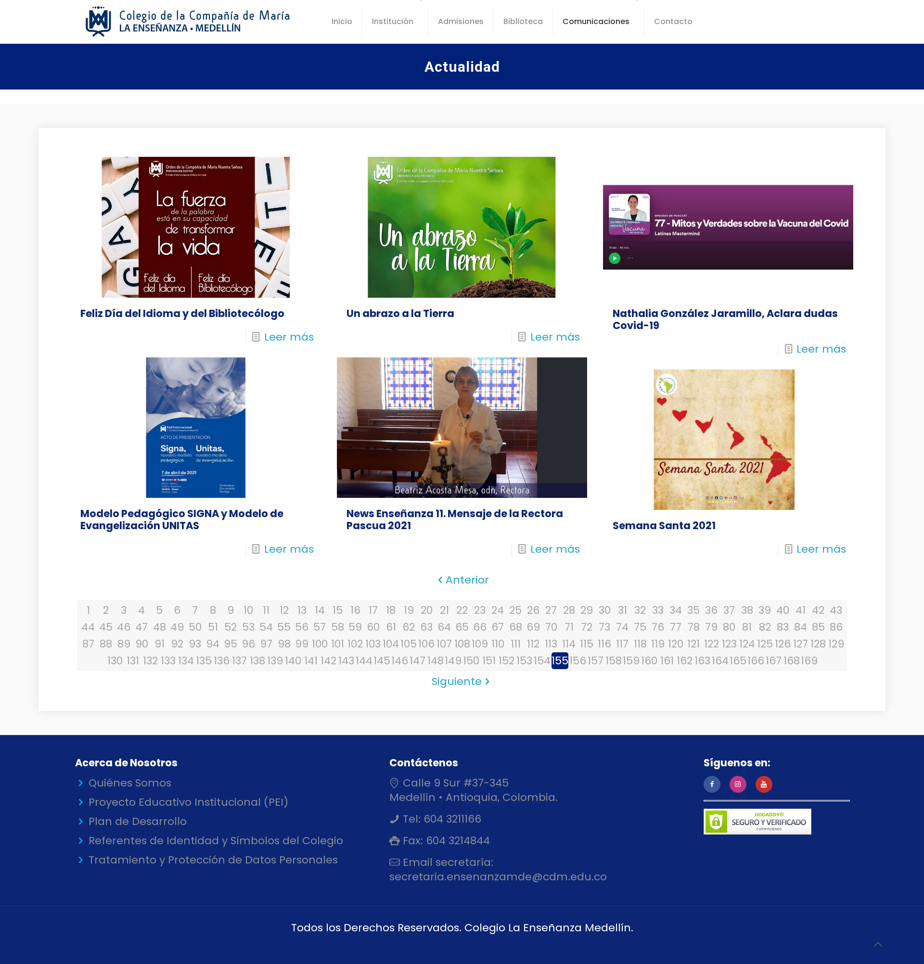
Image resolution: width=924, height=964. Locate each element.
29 (586, 610)
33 (658, 610)
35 (693, 610)
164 (720, 660)
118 (640, 643)
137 (239, 660)
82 (765, 627)
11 (266, 610)
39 (764, 610)
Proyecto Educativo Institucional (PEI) (188, 802)
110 (497, 643)
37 (729, 610)
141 (311, 660)
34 (675, 610)
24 (497, 610)
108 (462, 643)
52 (230, 627)
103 (373, 643)
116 (604, 643)
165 (738, 660)
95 (230, 643)
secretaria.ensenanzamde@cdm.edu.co (498, 876)
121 (693, 643)
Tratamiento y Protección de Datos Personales (213, 859)
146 (399, 660)
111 (516, 643)
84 (800, 627)
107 (444, 643)
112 (533, 643)
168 (791, 660)
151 (489, 660)
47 (141, 627)
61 (391, 627)
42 (818, 610)
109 (480, 643)
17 (373, 610)
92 (177, 643)
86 (836, 627)
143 (346, 660)
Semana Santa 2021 (664, 526)
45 (106, 627)
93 (195, 643)
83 (783, 627)
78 (694, 627)
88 (106, 643)
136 (222, 660)
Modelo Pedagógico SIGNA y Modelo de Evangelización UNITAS (181, 520)
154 (542, 660)
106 (426, 643)
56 (301, 627)
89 (123, 643)
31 (622, 610)
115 (586, 643)
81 (747, 627)
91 (159, 643)
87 (88, 643)
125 (765, 643)
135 (204, 660)
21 (444, 610)
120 (675, 643)
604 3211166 (451, 819)
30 (605, 610)
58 (337, 627)
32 (640, 610)
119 (658, 643)
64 (444, 627)
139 (275, 660)
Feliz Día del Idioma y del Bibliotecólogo (182, 313)
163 (702, 660)
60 (373, 627)
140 (293, 660)
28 (569, 610)
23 (480, 610)
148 (435, 660)
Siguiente (457, 681)
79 (711, 627)
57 (319, 627)
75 (640, 627)
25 (515, 610)
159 (631, 660)
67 (497, 627)
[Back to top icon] (878, 944)
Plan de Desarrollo (138, 821)
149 (453, 660)
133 (168, 660)
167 (774, 660)
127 (800, 643)
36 (711, 610)
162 (685, 660)
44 (88, 627)
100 (320, 643)
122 (711, 643)
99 (301, 643)
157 (595, 660)
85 (818, 627)
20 (427, 610)
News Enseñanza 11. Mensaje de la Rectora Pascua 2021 (454, 520)
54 (266, 627)
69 (533, 627)
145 (381, 660)
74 (622, 627)
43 (836, 610)
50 (195, 627)
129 (836, 643)
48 (159, 627)
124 (747, 643)
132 (150, 660)
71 (569, 627)
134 (186, 660)
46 (123, 627)
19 (409, 610)
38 (747, 610)
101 (337, 643)
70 (551, 627)
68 (515, 627)
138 (257, 660)
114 (569, 643)
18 (391, 610)
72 (586, 627)
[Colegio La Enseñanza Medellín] (196, 21)
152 (506, 660)
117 (622, 643)
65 (462, 627)
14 (320, 610)
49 (177, 627)
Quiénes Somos (130, 782)
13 (302, 610)
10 (248, 610)
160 (649, 660)
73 (604, 627)
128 (818, 643)
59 (355, 627)
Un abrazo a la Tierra (400, 313)
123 (729, 643)
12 (284, 610)
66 (480, 627)
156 (577, 660)
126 (783, 643)
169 (809, 660)
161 (667, 660)
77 (675, 627)
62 (408, 627)
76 (658, 627)
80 (729, 627)
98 (284, 643)
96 (248, 643)
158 (613, 660)
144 (364, 660)
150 (471, 660)
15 (338, 610)
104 (391, 643)
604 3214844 (456, 840)
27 (551, 610)
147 (417, 660)
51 (213, 627)
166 (755, 660)
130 (115, 660)
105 (408, 643)
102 (355, 643)
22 (462, 610)
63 (426, 627)
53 (248, 627)
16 (355, 610)
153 (524, 660)
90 (141, 643)
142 (328, 660)
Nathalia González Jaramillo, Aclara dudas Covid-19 (725, 319)
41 (801, 610)
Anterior (467, 579)
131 (133, 660)
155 (560, 660)
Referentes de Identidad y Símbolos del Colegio (216, 840)
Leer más (289, 337)
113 (551, 643)
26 (533, 610)
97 (266, 643)
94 (212, 643)
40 (782, 610)
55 (284, 627)
